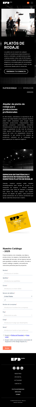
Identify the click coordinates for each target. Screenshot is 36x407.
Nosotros (18, 373)
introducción (28, 88)
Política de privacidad (18, 389)
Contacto (18, 383)
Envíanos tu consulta (16, 71)
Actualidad (18, 380)
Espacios (30, 92)
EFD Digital (18, 377)
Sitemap (18, 394)
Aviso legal (18, 391)
